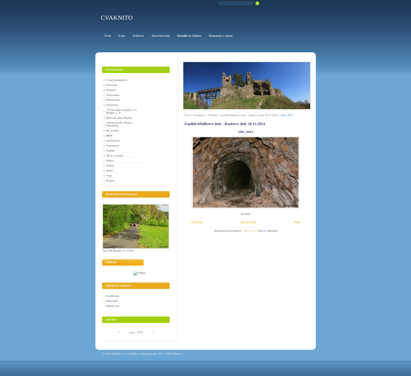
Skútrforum (112, 305)
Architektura (113, 140)
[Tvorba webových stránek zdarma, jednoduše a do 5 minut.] (126, 354)
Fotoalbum (199, 115)
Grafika (110, 150)
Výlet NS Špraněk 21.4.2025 (118, 250)
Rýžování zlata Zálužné (119, 117)
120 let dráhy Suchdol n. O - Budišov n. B (122, 111)
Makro (110, 160)
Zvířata (110, 165)
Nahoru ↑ (178, 353)
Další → (298, 222)
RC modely (112, 130)
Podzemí (213, 115)
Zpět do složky (248, 222)
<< (118, 332)
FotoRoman (112, 295)
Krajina (110, 180)
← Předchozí (195, 222)
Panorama (111, 84)
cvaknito (117, 17)
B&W (109, 135)
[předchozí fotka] (191, 172)
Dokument (112, 104)
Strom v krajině (114, 155)
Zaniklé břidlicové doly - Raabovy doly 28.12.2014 (249, 115)
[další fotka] (300, 172)
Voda (109, 175)
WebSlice (134, 353)
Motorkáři (111, 300)
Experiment (112, 145)
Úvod (187, 115)
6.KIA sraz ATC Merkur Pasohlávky (119, 124)
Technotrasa (112, 94)
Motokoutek (113, 99)
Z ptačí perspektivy (116, 79)
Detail (109, 170)
